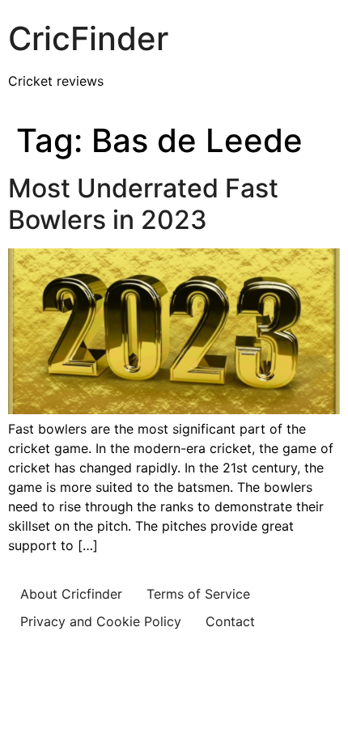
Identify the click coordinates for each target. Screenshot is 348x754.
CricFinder (88, 38)
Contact (230, 621)
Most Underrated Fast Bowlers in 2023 (143, 203)
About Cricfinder (71, 594)
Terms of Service (198, 594)
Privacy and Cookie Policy (100, 621)
